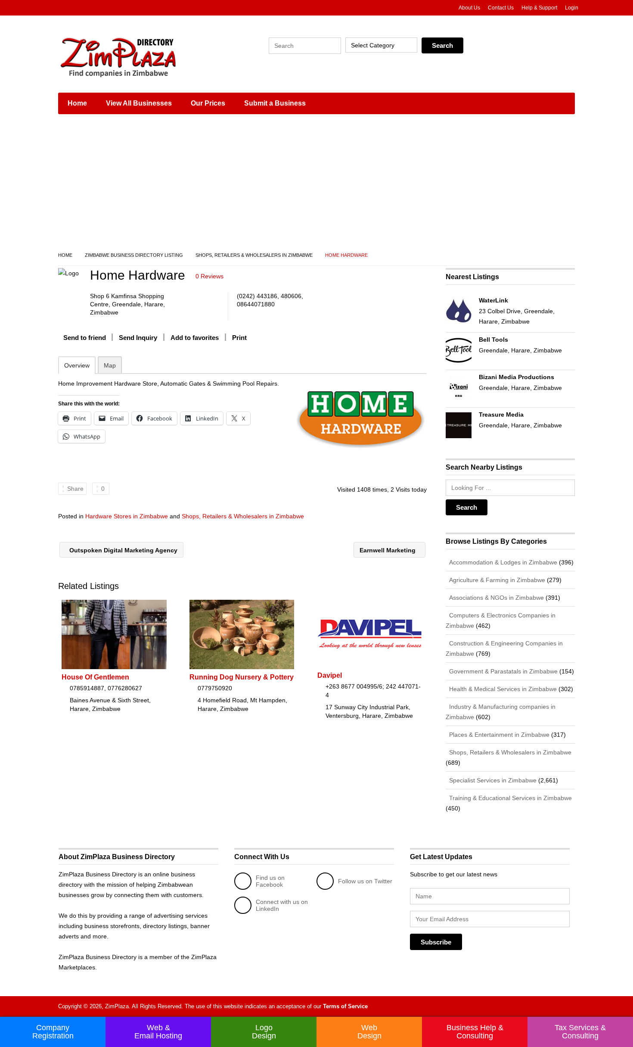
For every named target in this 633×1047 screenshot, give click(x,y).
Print (239, 337)
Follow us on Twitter (365, 881)
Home (77, 103)
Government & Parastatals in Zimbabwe (502, 671)
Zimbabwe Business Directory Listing (134, 255)
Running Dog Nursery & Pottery (241, 677)
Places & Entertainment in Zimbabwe (498, 734)
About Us (469, 8)
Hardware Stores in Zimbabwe (126, 516)
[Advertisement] (316, 185)
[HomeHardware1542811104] (360, 419)
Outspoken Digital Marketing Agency (122, 550)
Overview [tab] (77, 365)
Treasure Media (501, 414)
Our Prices (208, 103)
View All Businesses (139, 103)
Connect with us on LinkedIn (282, 905)
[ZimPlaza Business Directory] (140, 56)
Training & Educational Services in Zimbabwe (509, 798)
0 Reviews (209, 276)
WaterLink (493, 300)
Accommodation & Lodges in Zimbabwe (502, 562)
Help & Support (539, 8)
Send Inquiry (138, 337)
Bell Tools (493, 339)
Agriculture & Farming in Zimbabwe (496, 579)
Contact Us (501, 8)
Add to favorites (195, 337)
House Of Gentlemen (95, 677)
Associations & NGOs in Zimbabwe (495, 597)
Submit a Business (275, 103)
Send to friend (84, 337)
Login (571, 8)
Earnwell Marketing (388, 550)
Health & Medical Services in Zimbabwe (502, 689)
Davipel (329, 675)
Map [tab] (110, 365)
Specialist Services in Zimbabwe (492, 780)
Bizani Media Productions (516, 377)
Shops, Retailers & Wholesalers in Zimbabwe (254, 255)
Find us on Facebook (270, 881)
